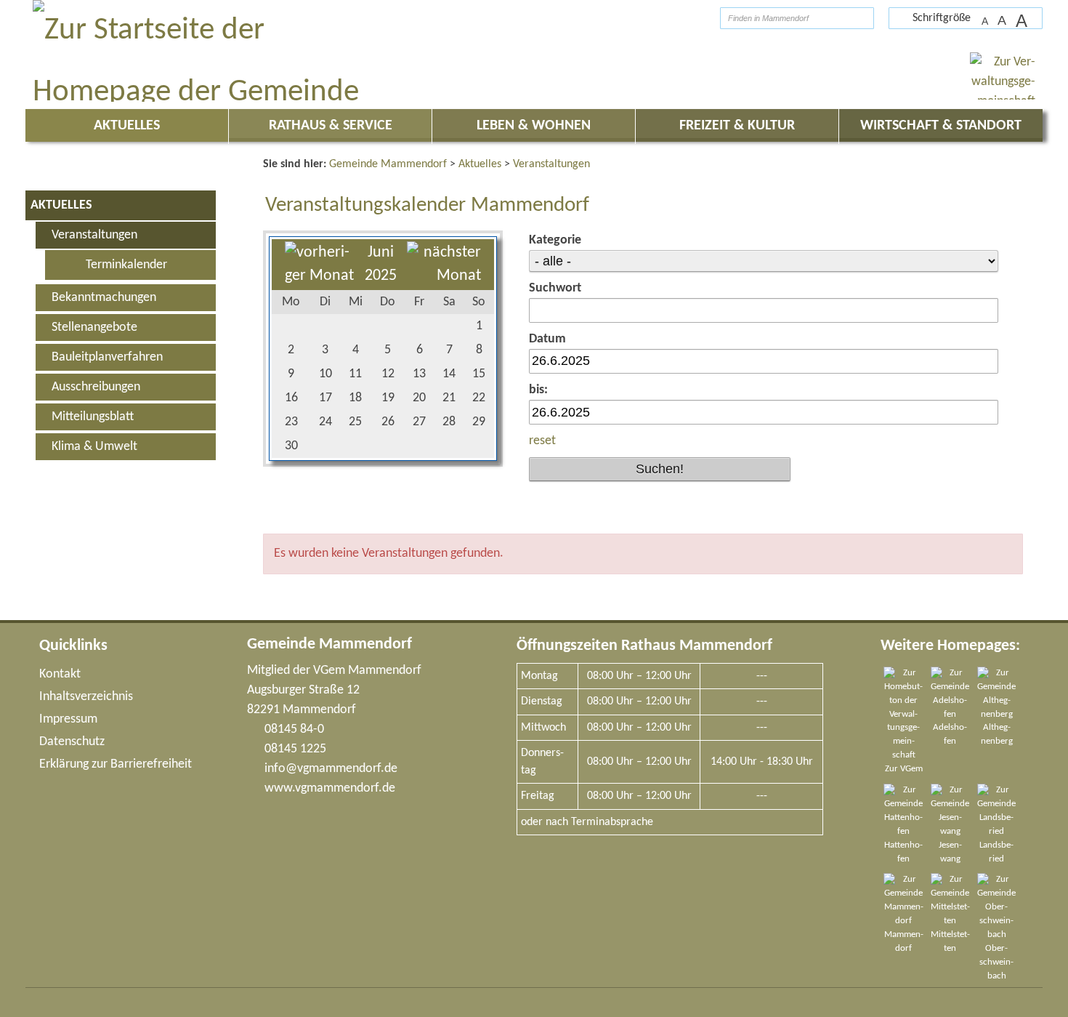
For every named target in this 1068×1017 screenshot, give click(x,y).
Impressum (68, 719)
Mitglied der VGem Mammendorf (334, 671)
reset (542, 441)
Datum (547, 339)
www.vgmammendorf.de (329, 788)
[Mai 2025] (319, 276)
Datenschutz (72, 742)
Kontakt (60, 674)
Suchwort (555, 288)
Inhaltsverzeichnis (86, 697)
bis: (538, 390)
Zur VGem (904, 769)
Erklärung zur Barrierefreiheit (115, 764)
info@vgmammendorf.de (330, 769)
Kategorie (555, 240)
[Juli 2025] (444, 276)
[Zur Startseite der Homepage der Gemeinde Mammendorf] (683, 18)
